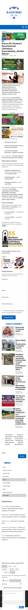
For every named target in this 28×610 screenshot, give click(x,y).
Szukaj (3, 453)
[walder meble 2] (13, 59)
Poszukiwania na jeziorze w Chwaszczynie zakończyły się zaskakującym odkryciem (14, 537)
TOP (3, 41)
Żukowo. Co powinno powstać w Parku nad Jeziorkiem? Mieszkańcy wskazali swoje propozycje (13, 529)
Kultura (8, 39)
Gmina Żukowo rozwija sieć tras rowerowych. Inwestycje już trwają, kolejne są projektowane (20, 416)
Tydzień (10, 566)
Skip (17, 607)
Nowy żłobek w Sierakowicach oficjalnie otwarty (20, 344)
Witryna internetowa (7, 304)
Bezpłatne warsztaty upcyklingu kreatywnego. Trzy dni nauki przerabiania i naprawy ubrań (20, 361)
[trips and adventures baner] (14, 33)
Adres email (5, 297)
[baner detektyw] (13, 127)
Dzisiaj (12, 572)
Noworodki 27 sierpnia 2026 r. (19, 329)
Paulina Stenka (5, 55)
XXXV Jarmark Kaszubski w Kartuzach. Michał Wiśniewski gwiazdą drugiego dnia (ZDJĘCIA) (12, 508)
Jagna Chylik (18, 333)
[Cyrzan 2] (13, 114)
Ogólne (13, 39)
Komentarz (5, 279)
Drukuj (4, 584)
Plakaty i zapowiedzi (20, 39)
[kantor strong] (13, 258)
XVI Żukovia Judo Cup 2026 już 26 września (20, 398)
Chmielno (4, 39)
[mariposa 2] (13, 72)
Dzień (14, 566)
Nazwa (4, 290)
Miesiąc (4, 566)
